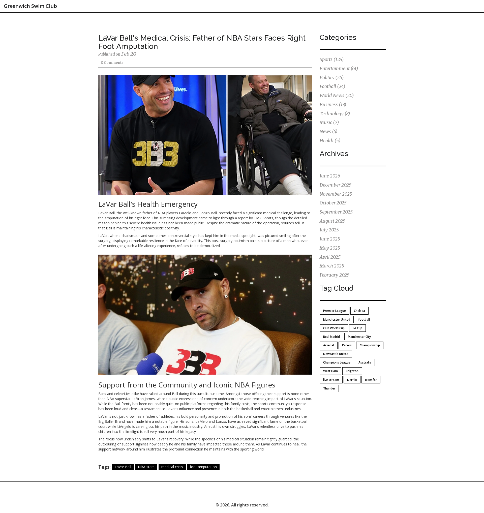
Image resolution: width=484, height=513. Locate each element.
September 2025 (336, 212)
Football (332, 86)
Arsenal (328, 345)
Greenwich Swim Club (30, 6)
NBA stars (146, 466)
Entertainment (339, 68)
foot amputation (203, 466)
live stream (331, 380)
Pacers (347, 345)
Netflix (352, 380)
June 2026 (330, 176)
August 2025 (332, 221)
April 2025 (330, 257)
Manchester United (336, 319)
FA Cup (357, 328)
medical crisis (172, 466)
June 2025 (330, 239)
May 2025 (330, 248)
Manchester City (359, 337)
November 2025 (336, 194)
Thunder (329, 388)
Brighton (352, 371)
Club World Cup (334, 328)
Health (330, 140)
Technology (335, 113)
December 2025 (335, 185)
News (329, 131)
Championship (370, 345)
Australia (364, 362)
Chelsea (359, 311)
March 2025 (332, 266)
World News (337, 95)
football (364, 319)
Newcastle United (335, 354)
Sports (332, 59)
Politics (332, 77)
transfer (371, 380)
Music (329, 122)
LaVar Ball (123, 466)
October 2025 (333, 203)
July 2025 (329, 230)
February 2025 (334, 275)
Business (333, 104)
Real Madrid (331, 337)
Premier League (334, 311)
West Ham (330, 371)
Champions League (336, 362)
